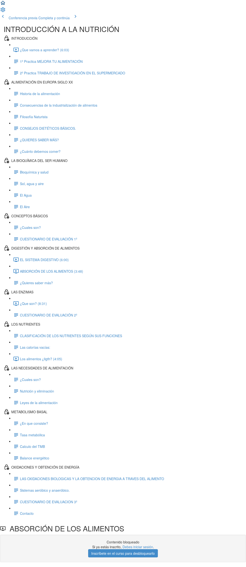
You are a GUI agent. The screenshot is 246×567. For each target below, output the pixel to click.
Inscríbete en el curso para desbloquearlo (123, 553)
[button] (3, 4)
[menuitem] (3, 11)
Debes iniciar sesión (138, 546)
